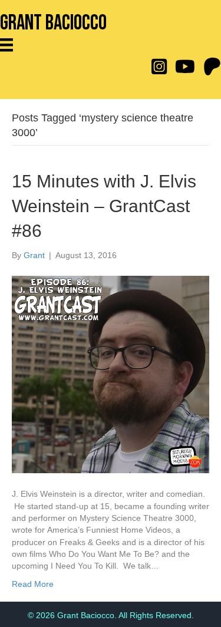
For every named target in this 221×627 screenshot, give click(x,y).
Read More (33, 584)
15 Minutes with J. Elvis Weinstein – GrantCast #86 (104, 205)
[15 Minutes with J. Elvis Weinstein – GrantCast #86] (110, 374)
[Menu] (10, 44)
